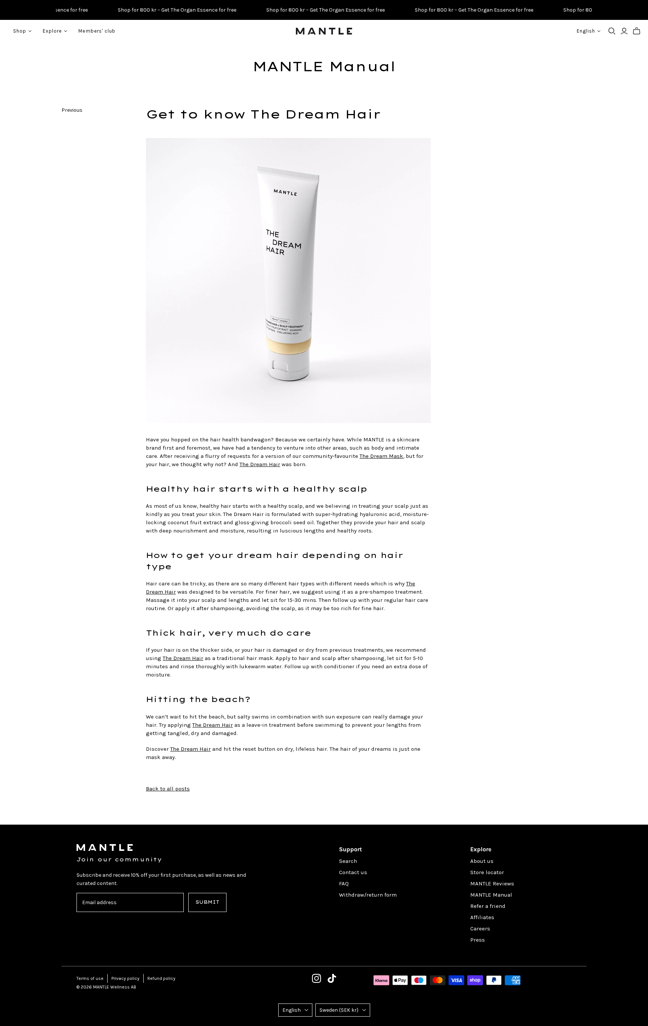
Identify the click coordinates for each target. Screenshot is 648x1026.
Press (477, 939)
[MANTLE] (324, 31)
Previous (72, 110)
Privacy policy (125, 978)
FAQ (344, 883)
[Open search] (612, 31)
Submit (207, 902)
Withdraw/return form (368, 894)
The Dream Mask (381, 456)
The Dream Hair (260, 464)
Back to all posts (168, 788)
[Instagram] (316, 978)
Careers (480, 928)
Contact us (353, 872)
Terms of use (90, 978)
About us (482, 861)
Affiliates (482, 917)
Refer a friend (488, 906)
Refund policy (161, 978)
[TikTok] (331, 978)
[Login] (624, 31)
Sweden (339, 1010)
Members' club (97, 31)
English (291, 1010)
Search (348, 861)
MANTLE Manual (324, 66)
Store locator (487, 872)
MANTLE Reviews (492, 883)
